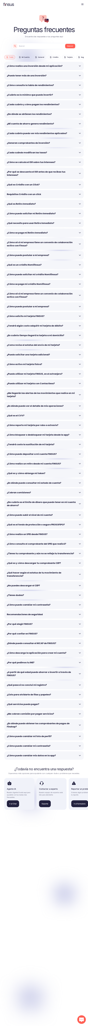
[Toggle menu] (82, 4)
